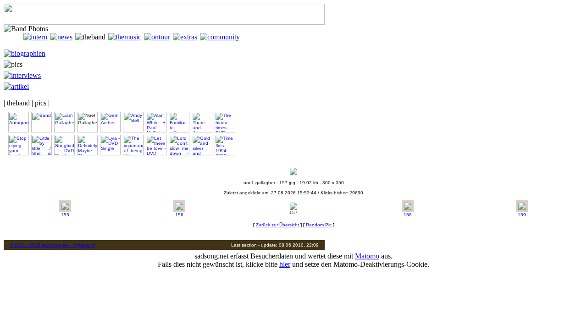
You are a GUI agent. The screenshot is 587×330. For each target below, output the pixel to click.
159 (522, 214)
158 (408, 214)
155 (65, 214)
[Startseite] (13, 37)
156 (179, 214)
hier (284, 264)
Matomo (367, 256)
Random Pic (319, 224)
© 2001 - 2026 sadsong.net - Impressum (52, 245)
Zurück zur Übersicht (277, 224)
